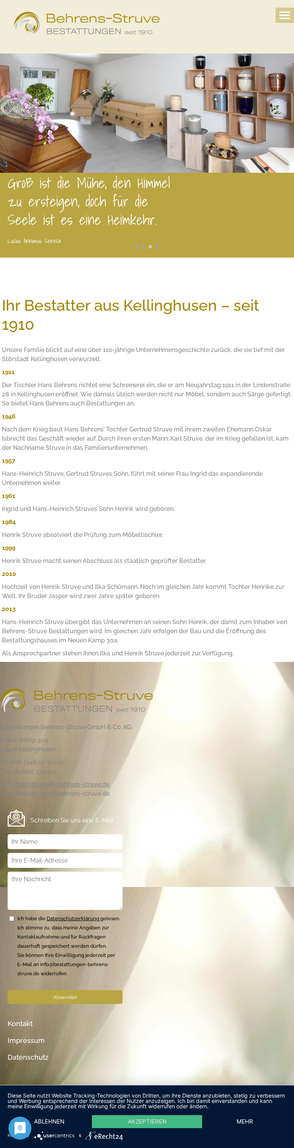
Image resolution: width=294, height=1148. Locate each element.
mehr (245, 1121)
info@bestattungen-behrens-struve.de (54, 784)
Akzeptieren (147, 1121)
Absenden (65, 997)
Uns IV (150, 246)
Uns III (143, 246)
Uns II (156, 246)
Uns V (137, 246)
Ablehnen (49, 1121)
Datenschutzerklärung (73, 918)
